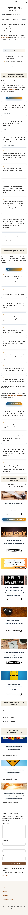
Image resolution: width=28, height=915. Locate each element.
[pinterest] (16, 14)
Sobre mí (4, 891)
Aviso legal (5, 895)
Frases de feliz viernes (9, 721)
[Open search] (26, 2)
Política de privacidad (7, 899)
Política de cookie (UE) (7, 903)
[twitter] (13, 14)
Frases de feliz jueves (8, 717)
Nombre (5, 840)
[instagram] (15, 14)
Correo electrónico (8, 848)
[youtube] (18, 14)
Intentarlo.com (14, 1)
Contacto (4, 887)
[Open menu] (2, 2)
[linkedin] (19, 14)
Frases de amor (12, 19)
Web (3, 855)
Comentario (6, 823)
